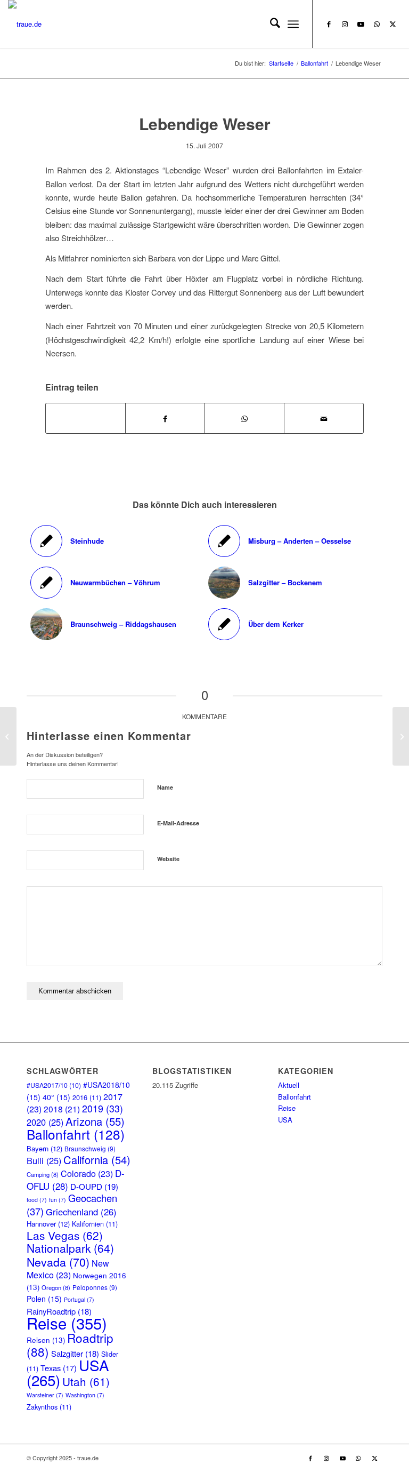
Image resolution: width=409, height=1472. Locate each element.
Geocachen (72, 1204)
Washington (85, 1395)
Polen (44, 1298)
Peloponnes (94, 1287)
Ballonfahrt (76, 1134)
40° (56, 1097)
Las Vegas (65, 1235)
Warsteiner (45, 1395)
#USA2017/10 (54, 1084)
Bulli (44, 1160)
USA (285, 1120)
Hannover (48, 1224)
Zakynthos (49, 1407)
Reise (67, 1322)
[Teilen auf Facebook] (165, 418)
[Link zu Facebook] (329, 24)
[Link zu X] (393, 24)
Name (165, 787)
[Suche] (269, 24)
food (37, 1200)
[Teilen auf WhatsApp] (85, 418)
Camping (43, 1174)
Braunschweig (90, 1148)
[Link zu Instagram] (345, 24)
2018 (62, 1109)
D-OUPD (94, 1186)
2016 (86, 1097)
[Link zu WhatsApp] (377, 24)
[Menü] (293, 24)
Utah (86, 1381)
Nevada (58, 1261)
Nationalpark (70, 1248)
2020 (45, 1122)
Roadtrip (70, 1344)
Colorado (87, 1173)
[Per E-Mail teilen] (323, 418)
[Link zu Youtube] (361, 24)
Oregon (56, 1287)
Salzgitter (75, 1353)
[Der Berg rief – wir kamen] (8, 736)
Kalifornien (95, 1224)
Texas (58, 1367)
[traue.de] (25, 24)
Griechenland (81, 1211)
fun (57, 1200)
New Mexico (68, 1269)
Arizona (95, 1121)
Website (168, 859)
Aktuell (288, 1085)
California (96, 1159)
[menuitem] (269, 24)
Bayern (44, 1148)
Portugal (79, 1299)
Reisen (46, 1340)
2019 (102, 1108)
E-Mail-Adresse (178, 823)
